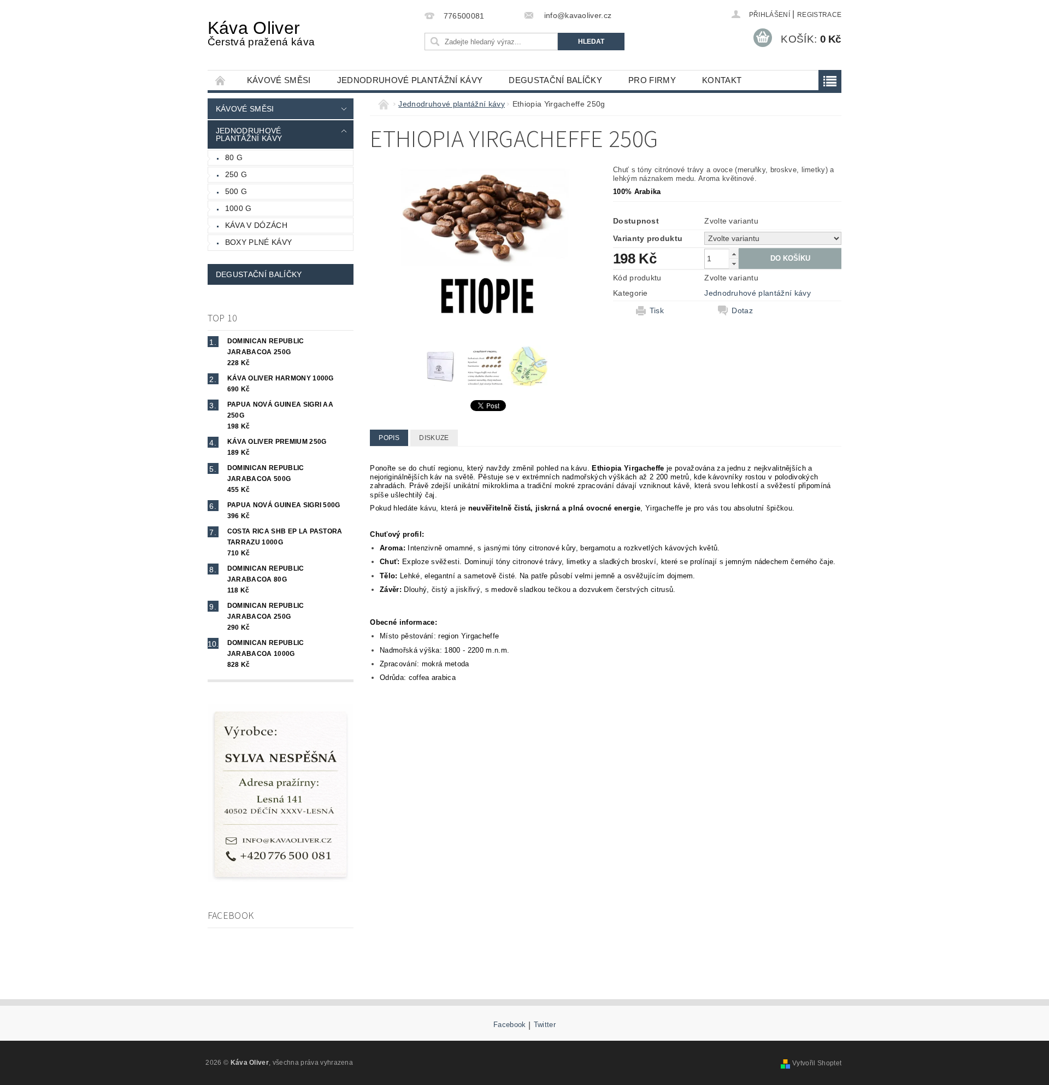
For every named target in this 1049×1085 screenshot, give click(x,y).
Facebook (509, 1025)
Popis (389, 438)
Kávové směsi (279, 80)
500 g (236, 191)
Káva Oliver (261, 33)
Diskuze (434, 438)
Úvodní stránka (221, 80)
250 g (236, 174)
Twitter (545, 1025)
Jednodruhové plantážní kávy (410, 80)
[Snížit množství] (734, 264)
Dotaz (742, 310)
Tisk (657, 310)
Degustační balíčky (555, 80)
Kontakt (721, 80)
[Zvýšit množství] (734, 254)
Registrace (819, 15)
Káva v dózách (256, 225)
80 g (234, 157)
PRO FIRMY (652, 80)
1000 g (238, 208)
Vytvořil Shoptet (816, 1063)
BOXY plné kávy (258, 242)
